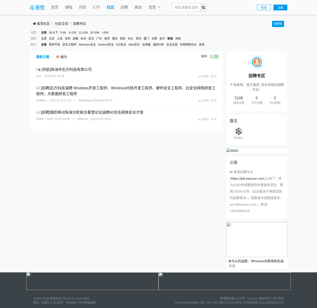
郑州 (138, 38)
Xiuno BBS (83, 298)
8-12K (72, 32)
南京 (107, 38)
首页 (54, 7)
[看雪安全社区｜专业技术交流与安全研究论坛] (37, 8)
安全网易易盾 (87, 302)
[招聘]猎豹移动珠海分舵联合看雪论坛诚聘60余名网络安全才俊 (92, 112)
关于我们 (278, 298)
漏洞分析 (158, 44)
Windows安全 (87, 44)
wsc (38, 76)
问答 (82, 7)
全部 (44, 32)
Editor (40, 119)
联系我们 (265, 298)
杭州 (83, 38)
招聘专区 (79, 23)
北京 (52, 38)
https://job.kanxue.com (247, 178)
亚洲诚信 (71, 302)
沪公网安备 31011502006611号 (264, 302)
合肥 (154, 38)
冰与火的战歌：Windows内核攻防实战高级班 (258, 261)
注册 (280, 7)
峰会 (138, 7)
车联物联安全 (188, 44)
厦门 (146, 38)
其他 (178, 38)
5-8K (63, 32)
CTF (96, 7)
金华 (162, 38)
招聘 (124, 7)
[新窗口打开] (39, 70)
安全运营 (172, 44)
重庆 (115, 38)
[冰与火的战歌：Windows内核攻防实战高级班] (257, 239)
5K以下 (53, 32)
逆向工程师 (69, 44)
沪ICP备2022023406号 (227, 302)
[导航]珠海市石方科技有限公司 (67, 70)
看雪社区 (43, 23)
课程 (68, 7)
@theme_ (83, 119)
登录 (264, 7)
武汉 (91, 38)
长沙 (130, 38)
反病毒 (146, 44)
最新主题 (42, 57)
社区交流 (61, 23)
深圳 (67, 38)
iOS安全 (121, 44)
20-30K (95, 32)
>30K (105, 32)
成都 (75, 38)
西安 (123, 38)
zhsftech (41, 100)
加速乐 (46, 302)
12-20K (83, 32)
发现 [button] (153, 7)
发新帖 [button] (278, 23)
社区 (110, 7)
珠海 (170, 38)
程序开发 (54, 44)
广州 (99, 38)
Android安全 (106, 44)
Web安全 (134, 44)
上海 (59, 38)
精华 (63, 57)
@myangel (85, 100)
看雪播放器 (227, 298)
